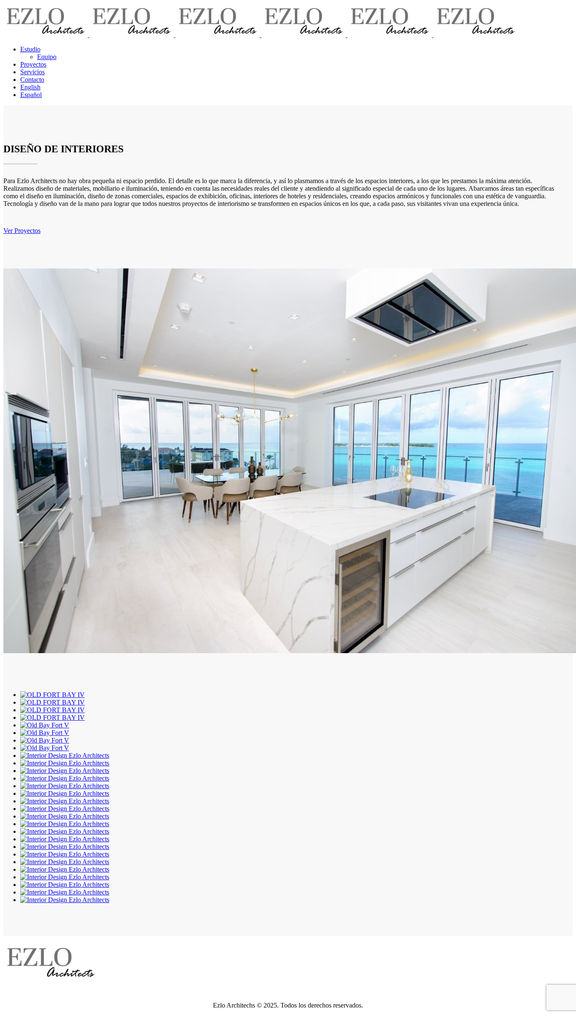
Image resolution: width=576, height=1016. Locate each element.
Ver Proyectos (21, 230)
